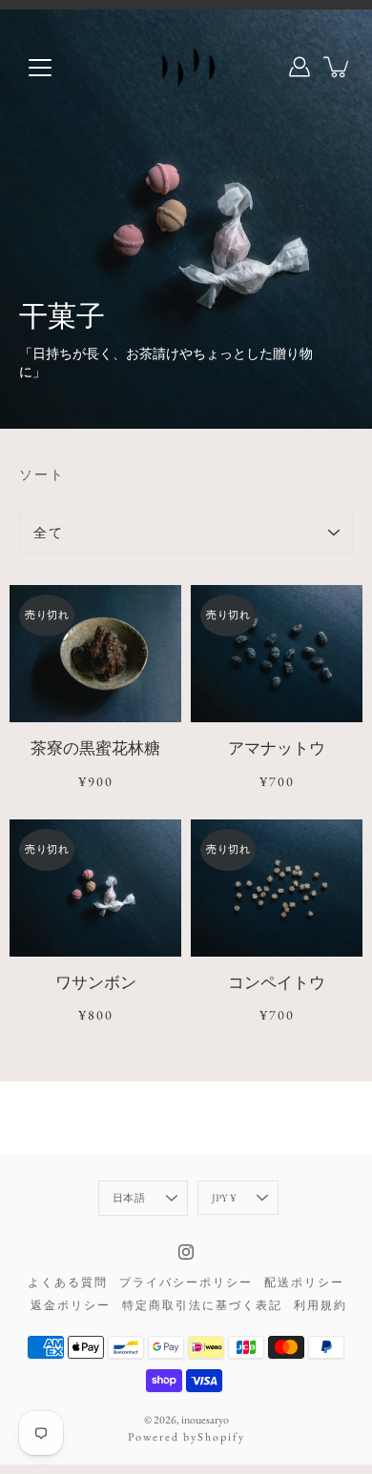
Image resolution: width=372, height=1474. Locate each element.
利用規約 (320, 1305)
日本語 (129, 1197)
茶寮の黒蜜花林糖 (95, 747)
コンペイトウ (276, 982)
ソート (42, 474)
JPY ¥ (224, 1197)
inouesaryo (205, 1419)
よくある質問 (68, 1282)
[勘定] (299, 66)
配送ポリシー (304, 1282)
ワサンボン (95, 982)
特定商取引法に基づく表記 (202, 1305)
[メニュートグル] (40, 68)
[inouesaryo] (186, 66)
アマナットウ (276, 747)
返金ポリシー (71, 1305)
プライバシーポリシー (186, 1282)
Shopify (221, 1436)
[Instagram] (186, 1252)
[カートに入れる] (337, 66)
